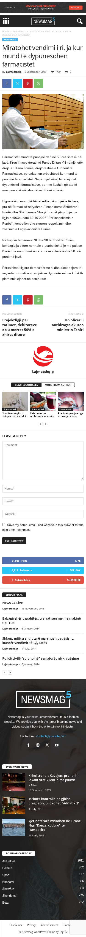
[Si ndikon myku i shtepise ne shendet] (15, 401)
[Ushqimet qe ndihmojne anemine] (43, 401)
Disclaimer (16, 925)
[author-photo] (43, 356)
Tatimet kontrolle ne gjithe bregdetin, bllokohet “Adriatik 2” (54, 801)
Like (77, 560)
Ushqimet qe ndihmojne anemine (42, 415)
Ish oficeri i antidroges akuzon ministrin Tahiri (68, 325)
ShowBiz (8, 889)
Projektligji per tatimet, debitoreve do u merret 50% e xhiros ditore (19, 327)
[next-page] (46, 423)
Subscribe (73, 580)
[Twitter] (17, 83)
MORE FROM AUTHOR (58, 384)
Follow (75, 570)
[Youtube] (57, 745)
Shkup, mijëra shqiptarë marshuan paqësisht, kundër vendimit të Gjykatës (38, 640)
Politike (7, 868)
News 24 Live (12, 602)
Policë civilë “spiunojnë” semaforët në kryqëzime (40, 658)
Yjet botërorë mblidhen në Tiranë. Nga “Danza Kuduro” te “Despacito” (55, 825)
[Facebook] (6, 83)
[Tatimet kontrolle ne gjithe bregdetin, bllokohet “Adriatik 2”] (13, 805)
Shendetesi (19, 31)
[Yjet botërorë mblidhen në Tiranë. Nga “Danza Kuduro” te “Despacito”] (13, 827)
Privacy (31, 925)
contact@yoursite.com (51, 736)
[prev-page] (40, 423)
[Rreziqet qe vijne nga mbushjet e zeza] (71, 401)
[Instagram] (39, 745)
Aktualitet (8, 861)
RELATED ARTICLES (26, 384)
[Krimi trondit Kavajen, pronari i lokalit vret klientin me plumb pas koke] (13, 782)
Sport (5, 875)
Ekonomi (8, 882)
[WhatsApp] (38, 83)
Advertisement (49, 925)
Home (5, 31)
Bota (5, 902)
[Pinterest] (28, 83)
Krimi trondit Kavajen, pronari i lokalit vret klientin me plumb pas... (53, 779)
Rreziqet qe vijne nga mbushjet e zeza (70, 415)
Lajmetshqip (14, 71)
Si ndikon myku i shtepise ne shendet (14, 415)
